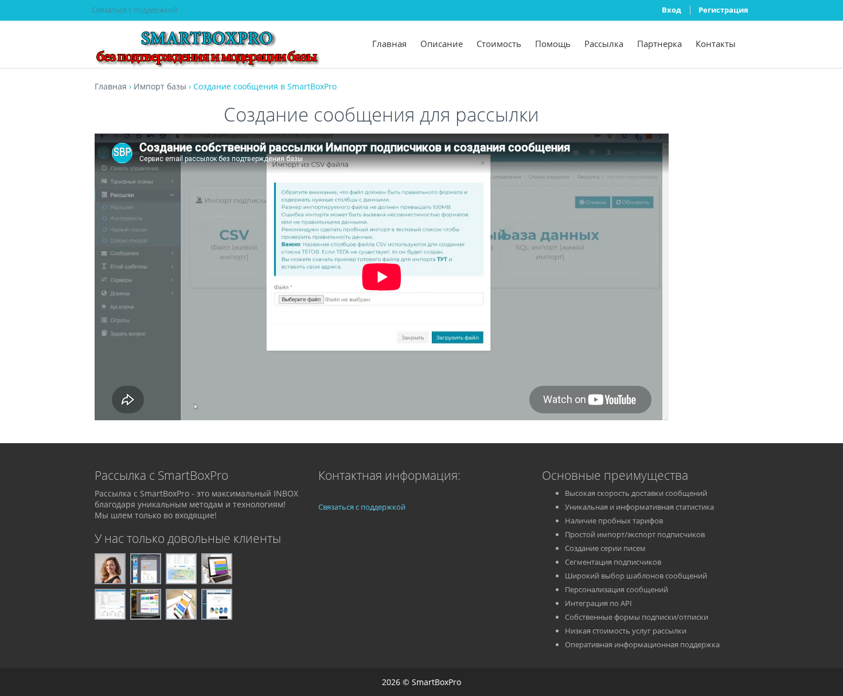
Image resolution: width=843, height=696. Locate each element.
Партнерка (659, 43)
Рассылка (603, 43)
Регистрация (723, 10)
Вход (671, 10)
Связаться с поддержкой (134, 10)
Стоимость (499, 43)
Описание (441, 43)
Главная (389, 43)
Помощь (553, 43)
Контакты (716, 43)
